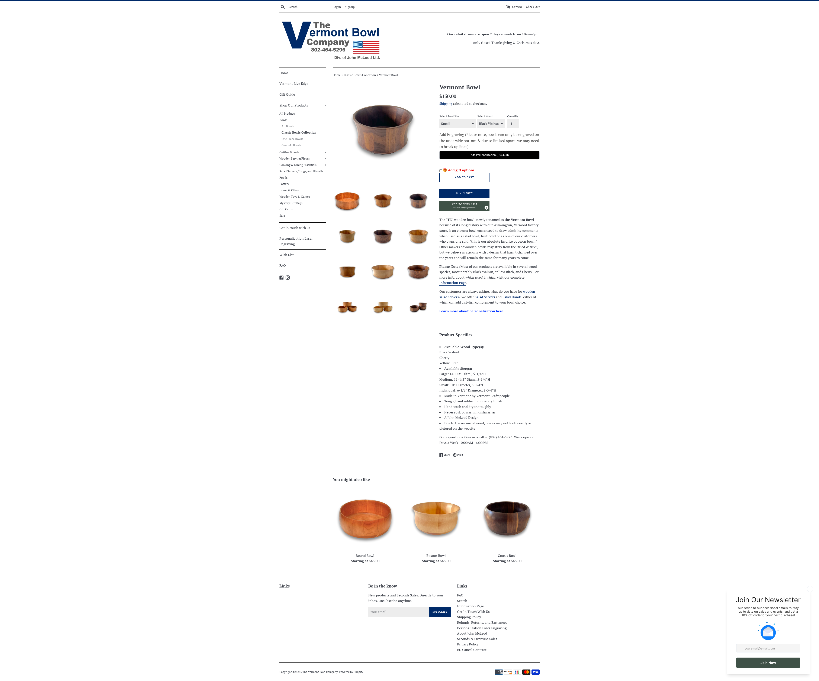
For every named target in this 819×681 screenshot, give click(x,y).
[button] (464, 206)
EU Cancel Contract (471, 649)
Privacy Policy (467, 644)
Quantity (512, 116)
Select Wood (484, 116)
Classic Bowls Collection (299, 132)
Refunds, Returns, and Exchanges (482, 622)
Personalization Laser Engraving (296, 241)
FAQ (282, 265)
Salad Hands (511, 297)
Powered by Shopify (351, 672)
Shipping (445, 103)
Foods (283, 178)
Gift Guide (287, 94)
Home (284, 73)
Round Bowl (365, 555)
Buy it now (464, 193)
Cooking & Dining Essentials (302, 165)
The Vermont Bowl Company (320, 672)
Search (462, 600)
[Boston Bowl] (436, 518)
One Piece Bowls (292, 139)
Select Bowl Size (449, 116)
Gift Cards (286, 209)
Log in (337, 7)
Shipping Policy (469, 617)
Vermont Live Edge (293, 83)
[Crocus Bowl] (507, 518)
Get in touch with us (294, 227)
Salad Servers (485, 297)
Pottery (284, 184)
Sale (282, 215)
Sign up (350, 7)
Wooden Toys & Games (294, 197)
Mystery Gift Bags (290, 203)
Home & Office (289, 190)
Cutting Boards (302, 152)
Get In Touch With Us (473, 611)
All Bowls (288, 126)
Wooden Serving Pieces (302, 158)
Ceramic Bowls (291, 145)
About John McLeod (472, 633)
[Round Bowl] (365, 518)
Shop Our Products (302, 105)
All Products (287, 113)
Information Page (452, 282)
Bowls (302, 120)
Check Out (533, 7)
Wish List (286, 254)
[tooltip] (486, 208)
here (499, 311)
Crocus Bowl (507, 555)
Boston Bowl (436, 555)
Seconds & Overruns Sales (477, 638)
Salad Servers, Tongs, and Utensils (301, 171)
